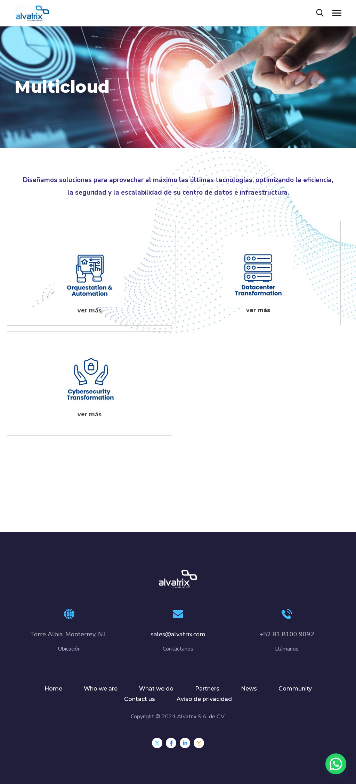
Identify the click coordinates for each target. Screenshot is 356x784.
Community (295, 688)
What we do (156, 688)
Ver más (90, 310)
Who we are (101, 688)
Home (53, 688)
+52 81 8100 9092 (286, 634)
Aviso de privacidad (204, 699)
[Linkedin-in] (185, 743)
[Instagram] (199, 743)
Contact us (139, 699)
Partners (207, 688)
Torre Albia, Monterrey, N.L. (69, 634)
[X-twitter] (157, 743)
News (249, 688)
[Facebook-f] (171, 743)
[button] (335, 763)
